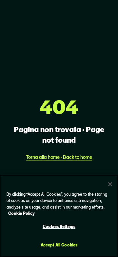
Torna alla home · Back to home (59, 156)
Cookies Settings (59, 226)
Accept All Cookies (59, 244)
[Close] (110, 184)
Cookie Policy (21, 213)
